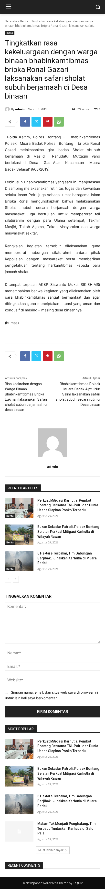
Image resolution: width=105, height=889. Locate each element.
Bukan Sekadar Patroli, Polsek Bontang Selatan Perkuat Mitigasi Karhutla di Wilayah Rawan (68, 531)
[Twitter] (36, 122)
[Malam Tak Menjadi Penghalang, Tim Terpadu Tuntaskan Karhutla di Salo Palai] (19, 831)
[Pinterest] (47, 122)
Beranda (11, 21)
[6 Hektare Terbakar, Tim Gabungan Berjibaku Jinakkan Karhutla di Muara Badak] (19, 561)
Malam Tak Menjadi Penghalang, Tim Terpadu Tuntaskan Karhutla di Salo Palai (66, 828)
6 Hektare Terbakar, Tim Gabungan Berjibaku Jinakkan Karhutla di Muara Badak (67, 558)
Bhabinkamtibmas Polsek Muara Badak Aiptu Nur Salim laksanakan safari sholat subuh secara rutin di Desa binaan (78, 394)
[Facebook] (25, 122)
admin (20, 109)
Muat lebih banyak (50, 850)
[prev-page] (8, 579)
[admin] (8, 109)
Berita (24, 21)
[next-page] (16, 579)
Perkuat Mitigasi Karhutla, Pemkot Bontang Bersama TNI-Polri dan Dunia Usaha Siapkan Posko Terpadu (67, 505)
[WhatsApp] (59, 122)
